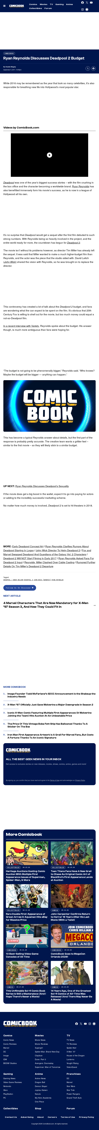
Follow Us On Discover (19, 587)
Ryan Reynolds (80, 186)
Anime (69, 4)
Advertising (27, 1117)
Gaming (59, 4)
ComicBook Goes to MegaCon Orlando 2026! (68, 955)
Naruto (38, 1094)
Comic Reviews (9, 1044)
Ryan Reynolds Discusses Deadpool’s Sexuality (42, 486)
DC (4, 1051)
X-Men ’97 (71, 1051)
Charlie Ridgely (11, 67)
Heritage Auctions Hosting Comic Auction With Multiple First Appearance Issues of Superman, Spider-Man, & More (25, 875)
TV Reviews (72, 1044)
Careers (52, 1117)
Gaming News (9, 1078)
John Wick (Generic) (42, 580)
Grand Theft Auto (74, 1097)
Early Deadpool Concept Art (27, 546)
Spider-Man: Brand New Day (47, 1051)
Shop (38, 1108)
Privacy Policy (80, 780)
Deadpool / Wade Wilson (13, 580)
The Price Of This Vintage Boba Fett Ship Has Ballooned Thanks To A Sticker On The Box (47, 725)
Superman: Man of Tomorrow (47, 1067)
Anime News (40, 1078)
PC (4, 1097)
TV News (70, 1040)
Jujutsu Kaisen (41, 1090)
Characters (80, 554)
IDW (5, 1059)
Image (6, 1055)
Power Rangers (73, 1094)
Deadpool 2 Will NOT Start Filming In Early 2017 (29, 558)
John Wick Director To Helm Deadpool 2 (58, 550)
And (36, 554)
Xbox (5, 1090)
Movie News (40, 1040)
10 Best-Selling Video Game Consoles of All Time (22, 955)
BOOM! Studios (10, 1063)
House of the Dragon (76, 1055)
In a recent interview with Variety (21, 326)
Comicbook (9, 53)
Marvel (6, 1047)
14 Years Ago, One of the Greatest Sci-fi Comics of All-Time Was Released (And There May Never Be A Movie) (71, 995)
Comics (33, 4)
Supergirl (39, 1047)
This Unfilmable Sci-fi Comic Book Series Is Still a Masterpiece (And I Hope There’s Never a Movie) (26, 993)
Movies (43, 4)
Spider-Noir (71, 1047)
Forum (48, 8)
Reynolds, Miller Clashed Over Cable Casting (49, 562)
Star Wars (71, 1086)
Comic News (8, 1040)
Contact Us (11, 1117)
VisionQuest (72, 1067)
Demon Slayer (41, 1086)
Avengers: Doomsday (44, 1063)
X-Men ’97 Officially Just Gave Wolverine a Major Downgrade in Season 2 (50, 704)
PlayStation (8, 1094)
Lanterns (70, 1059)
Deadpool (8, 182)
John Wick (10, 262)
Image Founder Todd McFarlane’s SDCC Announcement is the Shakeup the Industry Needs (51, 695)
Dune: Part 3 (40, 1059)
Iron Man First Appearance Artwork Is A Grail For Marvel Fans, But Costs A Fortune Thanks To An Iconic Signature (50, 736)
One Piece (39, 1101)
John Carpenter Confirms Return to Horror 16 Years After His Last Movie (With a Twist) (70, 917)
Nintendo (7, 1086)
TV (51, 4)
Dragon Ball (40, 1082)
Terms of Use (54, 780)
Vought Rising (73, 1063)
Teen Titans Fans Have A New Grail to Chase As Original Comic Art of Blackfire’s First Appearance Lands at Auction (72, 875)
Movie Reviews (41, 1044)
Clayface (38, 1055)
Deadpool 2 (73, 242)
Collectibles (35, 8)
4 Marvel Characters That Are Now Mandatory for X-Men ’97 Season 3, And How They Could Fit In (45, 604)
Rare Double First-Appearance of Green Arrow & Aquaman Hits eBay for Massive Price (26, 917)
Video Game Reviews (12, 1082)
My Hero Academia (43, 1097)
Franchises (74, 1074)
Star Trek (71, 1090)
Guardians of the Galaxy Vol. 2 (56, 554)
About (40, 1117)
